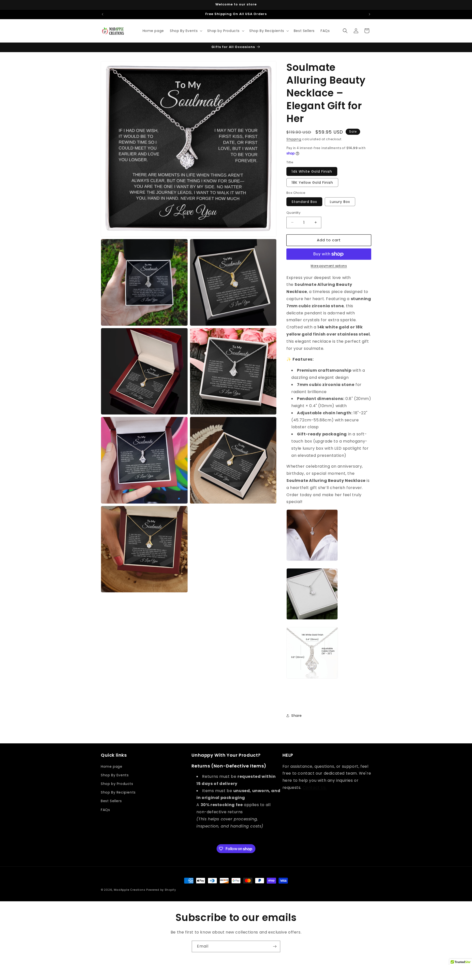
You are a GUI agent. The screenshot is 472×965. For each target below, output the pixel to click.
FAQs (105, 809)
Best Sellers (111, 800)
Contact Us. (315, 787)
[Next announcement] (369, 14)
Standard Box (304, 201)
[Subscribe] (274, 946)
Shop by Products (117, 783)
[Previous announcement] (102, 14)
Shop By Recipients (118, 792)
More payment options (329, 266)
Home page (111, 766)
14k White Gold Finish (312, 171)
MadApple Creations (130, 890)
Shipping (293, 139)
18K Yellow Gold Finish (312, 182)
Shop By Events (115, 775)
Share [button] (296, 715)
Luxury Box (340, 201)
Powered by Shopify (161, 890)
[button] (185, 31)
